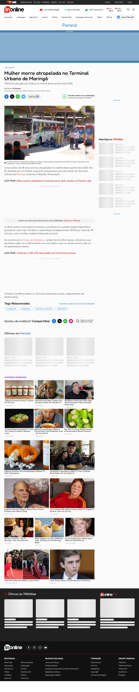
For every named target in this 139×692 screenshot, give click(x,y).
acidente (11, 309)
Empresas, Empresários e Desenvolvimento (61, 669)
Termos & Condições (98, 675)
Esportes (7, 678)
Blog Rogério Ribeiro (53, 675)
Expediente (95, 669)
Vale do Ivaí (33, 17)
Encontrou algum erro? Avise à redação (77, 303)
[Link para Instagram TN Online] (40, 647)
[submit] (128, 9)
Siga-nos (32, 96)
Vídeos (99, 17)
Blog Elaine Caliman (52, 672)
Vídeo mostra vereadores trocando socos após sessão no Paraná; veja (53, 180)
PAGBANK (45, 2)
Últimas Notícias (27, 662)
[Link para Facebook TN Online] (28, 647)
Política (54, 17)
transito (62, 309)
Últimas (109, 17)
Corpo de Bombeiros (34, 239)
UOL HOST (37, 2)
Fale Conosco (96, 662)
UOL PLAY (62, 2)
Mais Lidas (8, 662)
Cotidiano (8, 675)
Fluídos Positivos (51, 665)
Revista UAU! (66, 17)
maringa (25, 309)
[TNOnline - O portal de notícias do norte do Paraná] (14, 9)
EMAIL (130, 2)
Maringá (21, 174)
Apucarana (8, 17)
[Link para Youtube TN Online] (45, 647)
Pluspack (122, 675)
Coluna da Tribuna (52, 662)
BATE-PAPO (119, 2)
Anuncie (94, 665)
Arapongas (21, 17)
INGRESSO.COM (26, 2)
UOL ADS (70, 2)
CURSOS (54, 2)
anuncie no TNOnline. (72, 220)
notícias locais (44, 309)
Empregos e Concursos (84, 17)
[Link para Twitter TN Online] (34, 647)
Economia (24, 678)
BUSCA (107, 2)
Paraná (44, 17)
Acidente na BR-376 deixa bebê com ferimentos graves (46, 252)
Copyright (94, 672)
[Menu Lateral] (133, 10)
